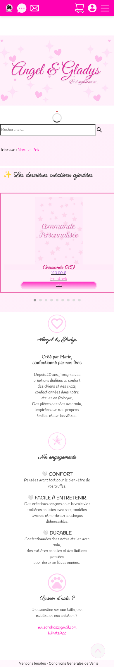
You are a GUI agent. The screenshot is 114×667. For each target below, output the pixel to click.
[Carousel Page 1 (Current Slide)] (35, 300)
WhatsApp (57, 633)
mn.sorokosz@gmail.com (57, 627)
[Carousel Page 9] (79, 300)
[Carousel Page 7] (68, 300)
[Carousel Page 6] (62, 300)
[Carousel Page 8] (73, 300)
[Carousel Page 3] (46, 300)
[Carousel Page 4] (51, 300)
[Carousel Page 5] (57, 300)
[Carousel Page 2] (40, 300)
